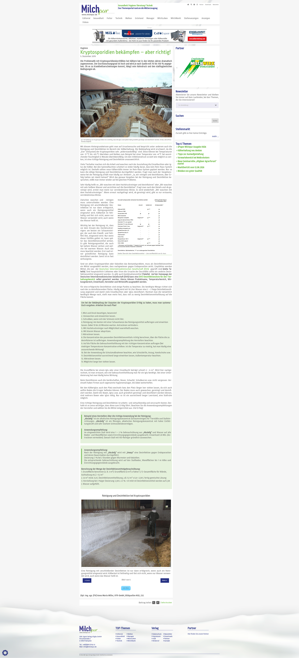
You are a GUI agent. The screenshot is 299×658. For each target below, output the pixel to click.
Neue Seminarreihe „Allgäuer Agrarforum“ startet (197, 162)
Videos (85, 22)
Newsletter (216, 4)
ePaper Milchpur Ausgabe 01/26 (192, 147)
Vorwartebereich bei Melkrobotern (193, 157)
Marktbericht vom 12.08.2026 (191, 167)
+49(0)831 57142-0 (89, 645)
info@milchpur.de (89, 647)
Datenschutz (157, 634)
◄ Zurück (87, 580)
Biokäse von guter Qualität (190, 171)
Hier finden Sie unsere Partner (198, 634)
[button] (153, 602)
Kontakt (167, 641)
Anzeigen (206, 18)
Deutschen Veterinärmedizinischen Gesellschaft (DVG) (124, 269)
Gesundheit (98, 18)
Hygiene (84, 48)
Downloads (208, 4)
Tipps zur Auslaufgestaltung (191, 154)
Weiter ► (164, 580)
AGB (154, 639)
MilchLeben (162, 18)
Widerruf (156, 641)
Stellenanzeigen (191, 18)
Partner (201, 4)
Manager (150, 18)
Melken (128, 18)
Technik (118, 18)
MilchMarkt (176, 18)
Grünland (139, 18)
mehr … (215, 136)
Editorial (86, 18)
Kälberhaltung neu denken (190, 150)
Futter (109, 18)
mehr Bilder (126, 588)
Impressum (157, 636)
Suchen (180, 115)
